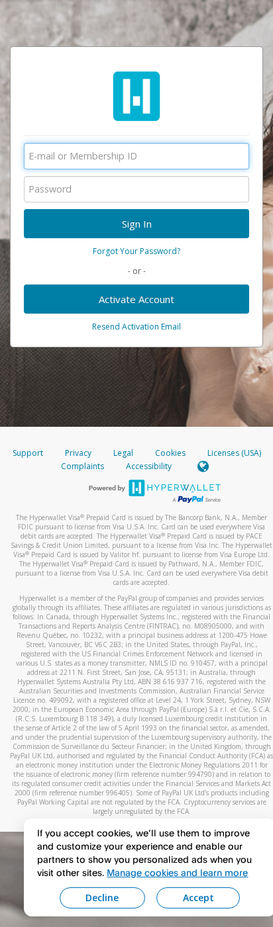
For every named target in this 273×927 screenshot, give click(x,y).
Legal (123, 453)
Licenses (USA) (234, 453)
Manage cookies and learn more (177, 872)
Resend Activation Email (136, 326)
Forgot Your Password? (136, 251)
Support (28, 453)
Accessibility (149, 466)
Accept (198, 897)
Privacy (78, 453)
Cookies (170, 453)
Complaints (83, 466)
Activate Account (136, 299)
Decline (102, 897)
